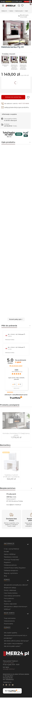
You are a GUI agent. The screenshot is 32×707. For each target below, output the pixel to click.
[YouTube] (12, 685)
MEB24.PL (4, 11)
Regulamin (7, 562)
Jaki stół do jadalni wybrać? (12, 646)
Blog (5, 576)
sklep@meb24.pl (9, 669)
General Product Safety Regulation (15, 568)
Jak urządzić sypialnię (10, 633)
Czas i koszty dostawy (11, 593)
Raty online (7, 601)
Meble (11, 11)
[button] (16, 319)
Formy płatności (9, 598)
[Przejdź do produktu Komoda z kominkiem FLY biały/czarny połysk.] (16, 420)
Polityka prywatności (10, 565)
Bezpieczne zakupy (10, 587)
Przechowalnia (8, 624)
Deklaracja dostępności (11, 570)
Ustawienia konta (9, 621)
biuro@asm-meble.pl (13, 505)
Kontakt (6, 551)
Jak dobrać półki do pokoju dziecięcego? (16, 641)
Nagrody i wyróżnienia (11, 573)
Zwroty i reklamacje (10, 590)
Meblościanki (19, 11)
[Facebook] (3, 685)
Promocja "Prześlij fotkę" (11, 559)
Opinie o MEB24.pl (9, 554)
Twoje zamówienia (9, 618)
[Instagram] (9, 685)
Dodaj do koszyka (13, 97)
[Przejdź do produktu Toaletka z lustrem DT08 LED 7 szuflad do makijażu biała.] (11, 462)
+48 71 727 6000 (23, 103)
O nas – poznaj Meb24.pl (11, 549)
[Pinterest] (6, 685)
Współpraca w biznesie (11, 557)
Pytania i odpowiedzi (10, 604)
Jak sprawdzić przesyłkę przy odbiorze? (16, 585)
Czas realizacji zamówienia (12, 596)
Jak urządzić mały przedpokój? (13, 643)
